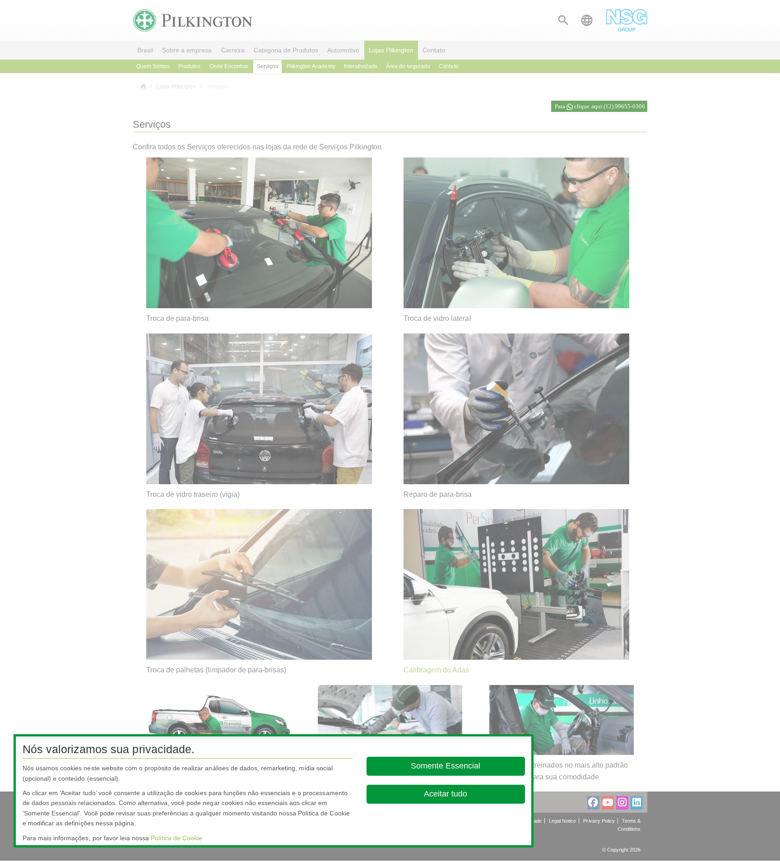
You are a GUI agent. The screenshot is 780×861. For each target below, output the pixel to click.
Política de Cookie (176, 838)
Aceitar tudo (446, 793)
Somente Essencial (446, 765)
